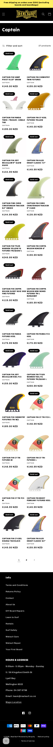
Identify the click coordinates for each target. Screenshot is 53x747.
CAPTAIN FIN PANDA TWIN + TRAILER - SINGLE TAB (13, 120)
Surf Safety (11, 630)
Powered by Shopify (27, 736)
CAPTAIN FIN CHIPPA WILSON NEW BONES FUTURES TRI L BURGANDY (36, 292)
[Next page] (34, 560)
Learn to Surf (12, 617)
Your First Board (14, 649)
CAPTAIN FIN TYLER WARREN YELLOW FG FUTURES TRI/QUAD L (12, 248)
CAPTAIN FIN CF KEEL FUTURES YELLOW (37, 119)
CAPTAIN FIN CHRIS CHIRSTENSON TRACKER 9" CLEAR (38, 205)
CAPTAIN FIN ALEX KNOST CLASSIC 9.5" (36, 539)
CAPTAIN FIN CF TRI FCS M (13, 499)
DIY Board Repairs (15, 611)
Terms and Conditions (17, 585)
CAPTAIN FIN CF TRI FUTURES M (11, 459)
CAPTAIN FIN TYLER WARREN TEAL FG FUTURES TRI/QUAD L (37, 377)
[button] (3, 14)
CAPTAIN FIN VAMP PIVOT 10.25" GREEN (11, 78)
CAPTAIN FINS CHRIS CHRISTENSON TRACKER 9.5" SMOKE (13, 205)
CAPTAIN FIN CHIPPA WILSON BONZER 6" (36, 247)
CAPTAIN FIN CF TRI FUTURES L (36, 459)
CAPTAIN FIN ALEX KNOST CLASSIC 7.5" (36, 161)
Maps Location (14, 702)
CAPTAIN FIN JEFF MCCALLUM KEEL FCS (11, 375)
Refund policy (43, 736)
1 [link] (19, 560)
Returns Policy (13, 592)
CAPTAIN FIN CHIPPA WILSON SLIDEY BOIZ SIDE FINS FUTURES (14, 291)
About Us (10, 604)
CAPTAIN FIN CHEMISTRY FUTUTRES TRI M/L (13, 418)
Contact (10, 598)
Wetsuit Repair (13, 643)
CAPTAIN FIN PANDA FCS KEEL (38, 335)
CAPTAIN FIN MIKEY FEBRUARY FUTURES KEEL (38, 499)
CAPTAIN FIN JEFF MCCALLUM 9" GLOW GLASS (11, 162)
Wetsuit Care (12, 637)
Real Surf (14, 736)
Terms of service (28, 741)
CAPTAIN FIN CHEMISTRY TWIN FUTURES (38, 78)
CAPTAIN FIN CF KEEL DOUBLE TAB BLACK (12, 539)
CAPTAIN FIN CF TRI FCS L (38, 417)
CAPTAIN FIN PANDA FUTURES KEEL (11, 335)
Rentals (9, 624)
